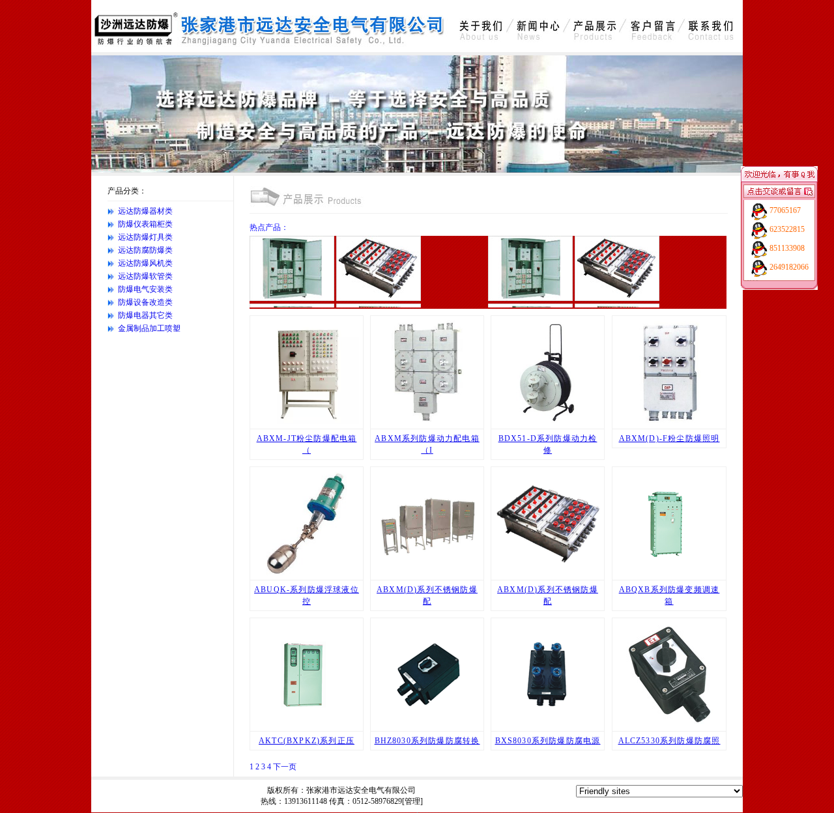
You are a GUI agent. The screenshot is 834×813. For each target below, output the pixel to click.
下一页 (284, 766)
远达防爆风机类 (145, 263)
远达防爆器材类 (145, 211)
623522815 (787, 229)
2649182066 (789, 267)
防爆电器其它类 (145, 315)
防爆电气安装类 (145, 289)
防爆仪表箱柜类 (145, 224)
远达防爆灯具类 (145, 237)
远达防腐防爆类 (145, 250)
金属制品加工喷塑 (149, 328)
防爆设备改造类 (145, 302)
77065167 (785, 210)
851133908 (787, 248)
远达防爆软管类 (145, 276)
